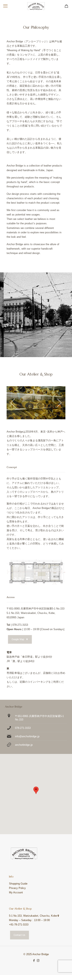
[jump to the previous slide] (13, 403)
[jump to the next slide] (59, 403)
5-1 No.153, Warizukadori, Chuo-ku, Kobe (33, 915)
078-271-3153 (23, 727)
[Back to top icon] (64, 967)
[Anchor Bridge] (36, 6)
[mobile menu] (5, 6)
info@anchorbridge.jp (27, 736)
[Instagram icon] (38, 960)
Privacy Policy (17, 888)
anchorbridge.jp (24, 744)
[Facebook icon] (33, 960)
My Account (16, 892)
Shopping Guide (18, 883)
